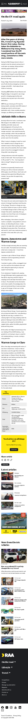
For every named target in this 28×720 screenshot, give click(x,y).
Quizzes (4, 682)
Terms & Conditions (6, 715)
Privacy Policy (17, 715)
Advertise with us (6, 690)
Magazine (4, 687)
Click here (14, 449)
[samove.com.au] (14, 4)
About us (4, 695)
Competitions (5, 680)
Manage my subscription (8, 685)
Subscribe (5, 464)
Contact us (5, 692)
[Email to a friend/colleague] (8, 460)
